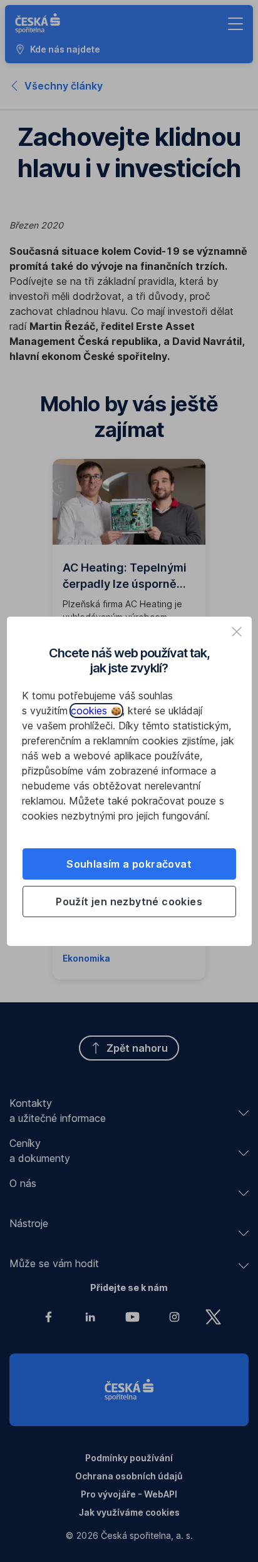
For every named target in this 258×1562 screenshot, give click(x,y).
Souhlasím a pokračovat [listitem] (129, 864)
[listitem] (237, 632)
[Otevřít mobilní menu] (235, 23)
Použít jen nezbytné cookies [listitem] (129, 901)
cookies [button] (90, 710)
